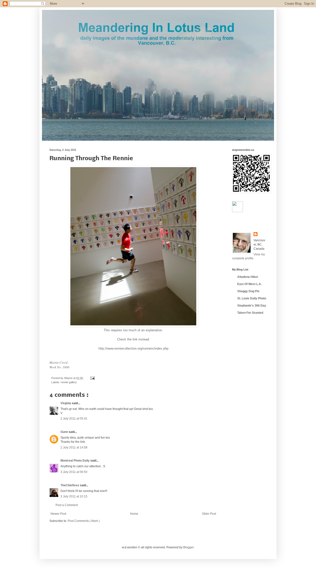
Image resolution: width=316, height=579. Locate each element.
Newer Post (58, 513)
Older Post (209, 513)
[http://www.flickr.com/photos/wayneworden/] (237, 211)
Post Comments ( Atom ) (84, 521)
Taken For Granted (250, 312)
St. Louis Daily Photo (251, 298)
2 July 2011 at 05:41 (73, 418)
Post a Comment (67, 505)
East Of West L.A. (249, 284)
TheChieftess (70, 485)
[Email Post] (92, 378)
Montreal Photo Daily (75, 460)
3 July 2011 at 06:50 (73, 472)
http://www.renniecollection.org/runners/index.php (133, 348)
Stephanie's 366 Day (251, 305)
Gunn (64, 432)
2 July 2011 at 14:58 (73, 447)
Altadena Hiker (247, 277)
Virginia (66, 403)
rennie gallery (69, 382)
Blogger (188, 547)
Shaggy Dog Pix (248, 291)
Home (134, 513)
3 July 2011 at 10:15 (73, 496)
